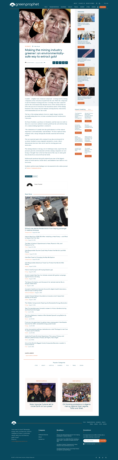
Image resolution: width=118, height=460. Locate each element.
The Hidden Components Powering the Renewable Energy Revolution (46, 303)
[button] (99, 3)
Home (26, 240)
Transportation (28, 232)
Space (26, 318)
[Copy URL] (66, 62)
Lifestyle (27, 254)
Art (25, 285)
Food (26, 346)
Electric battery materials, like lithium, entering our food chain (85, 98)
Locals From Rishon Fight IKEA (78, 149)
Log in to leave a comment (31, 355)
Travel (26, 247)
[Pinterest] (60, 62)
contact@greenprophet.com (19, 441)
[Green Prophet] (24, 4)
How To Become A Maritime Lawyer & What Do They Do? (84, 60)
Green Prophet (31, 62)
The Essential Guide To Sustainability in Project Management (79, 115)
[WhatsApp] (63, 62)
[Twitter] (107, 3)
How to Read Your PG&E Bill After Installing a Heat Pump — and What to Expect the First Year (68, 440)
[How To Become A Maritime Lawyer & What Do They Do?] (86, 53)
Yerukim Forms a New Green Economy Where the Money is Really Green (89, 115)
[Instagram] (106, 3)
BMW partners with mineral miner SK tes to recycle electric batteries (84, 42)
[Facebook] (104, 3)
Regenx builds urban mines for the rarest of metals (84, 24)
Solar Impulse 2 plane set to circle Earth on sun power (41, 405)
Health (26, 332)
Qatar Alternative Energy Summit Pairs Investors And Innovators (79, 139)
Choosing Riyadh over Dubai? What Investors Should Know (78, 127)
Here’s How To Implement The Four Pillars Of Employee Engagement (88, 139)
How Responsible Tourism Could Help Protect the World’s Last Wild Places (68, 449)
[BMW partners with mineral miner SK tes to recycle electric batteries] (86, 35)
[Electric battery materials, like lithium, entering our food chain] (86, 91)
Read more (81, 29)
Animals (26, 266)
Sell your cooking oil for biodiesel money (89, 126)
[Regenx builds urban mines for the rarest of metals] (86, 17)
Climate (27, 299)
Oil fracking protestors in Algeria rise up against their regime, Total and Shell (76, 406)
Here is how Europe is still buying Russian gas (39, 269)
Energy (26, 271)
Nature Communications (33, 168)
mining (35, 176)
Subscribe (103, 440)
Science (28, 46)
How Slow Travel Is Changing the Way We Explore (40, 257)
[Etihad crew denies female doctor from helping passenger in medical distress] (46, 211)
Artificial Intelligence (30, 292)
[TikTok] (102, 457)
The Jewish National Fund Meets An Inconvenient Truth (88, 150)
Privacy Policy (98, 443)
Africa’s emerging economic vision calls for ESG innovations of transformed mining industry (84, 79)
